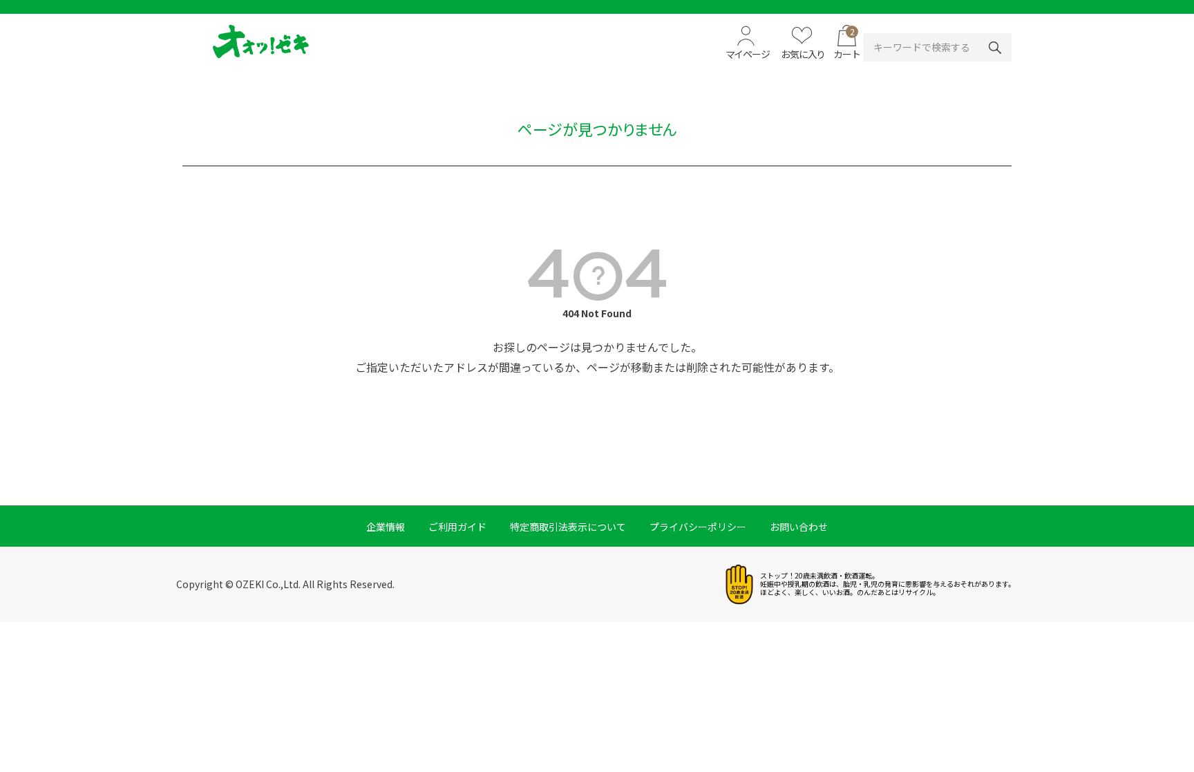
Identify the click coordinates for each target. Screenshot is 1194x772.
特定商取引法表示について (568, 527)
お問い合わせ (799, 527)
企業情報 (385, 527)
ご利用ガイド (457, 527)
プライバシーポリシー (698, 527)
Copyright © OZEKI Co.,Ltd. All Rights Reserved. (285, 584)
